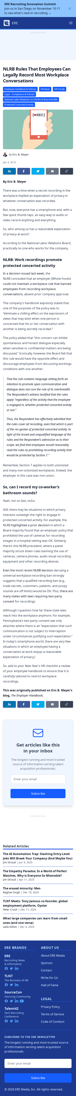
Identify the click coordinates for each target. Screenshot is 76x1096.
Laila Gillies (10, 926)
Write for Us (49, 978)
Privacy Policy (50, 1007)
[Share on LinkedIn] (9, 171)
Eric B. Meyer (21, 154)
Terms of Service (52, 1014)
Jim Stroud (9, 862)
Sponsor (47, 963)
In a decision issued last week (23, 273)
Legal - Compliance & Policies (19, 94)
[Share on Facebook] (23, 171)
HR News (45, 89)
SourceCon (13, 992)
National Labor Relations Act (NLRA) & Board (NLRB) (31, 99)
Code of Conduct (52, 1022)
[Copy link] (66, 171)
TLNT (8, 976)
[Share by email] (52, 171)
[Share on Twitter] (38, 171)
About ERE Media (53, 955)
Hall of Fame (49, 985)
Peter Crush (10, 909)
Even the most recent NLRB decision (28, 570)
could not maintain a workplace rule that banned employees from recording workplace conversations (37, 289)
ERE (7, 956)
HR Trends (59, 89)
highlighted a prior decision (30, 525)
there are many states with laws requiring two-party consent (38, 596)
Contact (46, 970)
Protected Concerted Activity (19, 104)
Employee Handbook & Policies (20, 89)
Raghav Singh (11, 892)
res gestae (21, 429)
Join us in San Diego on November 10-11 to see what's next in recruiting (32, 8)
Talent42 (11, 1008)
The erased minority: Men (22, 888)
